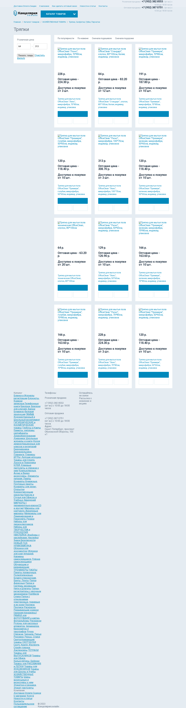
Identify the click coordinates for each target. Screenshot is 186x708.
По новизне (83, 38)
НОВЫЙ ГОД (20, 543)
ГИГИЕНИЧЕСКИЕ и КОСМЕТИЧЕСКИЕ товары (24, 425)
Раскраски (35, 620)
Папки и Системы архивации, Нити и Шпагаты (25, 586)
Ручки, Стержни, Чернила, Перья (27, 633)
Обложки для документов (21, 549)
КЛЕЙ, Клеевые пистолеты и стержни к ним (26, 468)
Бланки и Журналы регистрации (24, 397)
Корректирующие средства (23, 493)
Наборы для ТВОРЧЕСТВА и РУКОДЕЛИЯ (22, 529)
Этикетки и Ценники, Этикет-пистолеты (25, 686)
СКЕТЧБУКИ (29, 642)
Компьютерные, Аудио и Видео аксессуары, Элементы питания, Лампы (26, 474)
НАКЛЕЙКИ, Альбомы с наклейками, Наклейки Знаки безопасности (27, 538)
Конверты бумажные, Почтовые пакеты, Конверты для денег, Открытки (25, 485)
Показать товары (25, 55)
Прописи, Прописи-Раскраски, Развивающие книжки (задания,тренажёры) (26, 608)
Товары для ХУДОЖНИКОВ (25, 667)
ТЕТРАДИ (33, 650)
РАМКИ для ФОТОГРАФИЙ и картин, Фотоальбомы (27, 618)
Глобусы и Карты (31, 427)
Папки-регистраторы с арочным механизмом (27, 591)
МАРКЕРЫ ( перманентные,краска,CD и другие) (27, 505)
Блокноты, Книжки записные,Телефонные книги (26, 402)
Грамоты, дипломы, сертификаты (24, 431)
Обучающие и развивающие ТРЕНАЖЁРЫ (21, 567)
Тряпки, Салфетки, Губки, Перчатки (84, 22)
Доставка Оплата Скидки (25, 6)
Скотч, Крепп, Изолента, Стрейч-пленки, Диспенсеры (27, 647)
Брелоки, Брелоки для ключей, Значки (27, 407)
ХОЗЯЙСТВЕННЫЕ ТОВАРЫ (54, 22)
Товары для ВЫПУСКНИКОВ (23, 654)
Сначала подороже (124, 38)
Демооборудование (25, 435)
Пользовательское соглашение (24, 705)
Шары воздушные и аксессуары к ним (23, 680)
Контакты (103, 6)
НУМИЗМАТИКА (22, 545)
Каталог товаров (31, 22)
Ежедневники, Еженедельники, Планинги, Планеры (24, 452)
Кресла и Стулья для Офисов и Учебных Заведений (25, 497)
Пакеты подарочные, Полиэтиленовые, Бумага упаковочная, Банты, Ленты (25, 576)
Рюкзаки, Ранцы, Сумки (27, 636)
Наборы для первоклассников (23, 522)
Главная (17, 22)
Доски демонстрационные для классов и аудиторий (27, 444)
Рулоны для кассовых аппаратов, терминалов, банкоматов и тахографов (26, 627)
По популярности (66, 38)
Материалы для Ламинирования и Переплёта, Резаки (27, 516)
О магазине (44, 6)
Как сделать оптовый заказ (64, 6)
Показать (58, 41)
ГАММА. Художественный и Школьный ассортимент (27, 417)
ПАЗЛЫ (33, 569)
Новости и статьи (88, 6)
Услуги (30, 695)
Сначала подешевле (102, 38)
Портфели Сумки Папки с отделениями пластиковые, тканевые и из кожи (27, 599)
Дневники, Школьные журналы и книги (26, 439)
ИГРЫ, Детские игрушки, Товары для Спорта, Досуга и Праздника (27, 460)
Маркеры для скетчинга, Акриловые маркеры (26, 511)
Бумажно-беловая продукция (24, 413)
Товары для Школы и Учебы (26, 670)
